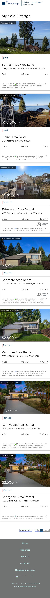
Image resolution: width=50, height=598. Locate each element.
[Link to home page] (13, 3)
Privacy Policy (32, 583)
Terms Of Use (16, 583)
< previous (24, 530)
